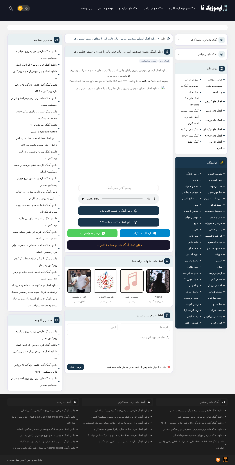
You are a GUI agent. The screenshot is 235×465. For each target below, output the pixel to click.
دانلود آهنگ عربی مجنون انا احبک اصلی (36, 64)
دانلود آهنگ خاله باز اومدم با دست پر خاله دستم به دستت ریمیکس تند (34, 302)
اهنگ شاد (193, 92)
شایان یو (217, 304)
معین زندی (193, 235)
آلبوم (219, 148)
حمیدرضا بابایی (214, 298)
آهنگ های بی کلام (189, 129)
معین (196, 204)
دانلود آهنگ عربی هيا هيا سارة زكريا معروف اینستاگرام (121, 429)
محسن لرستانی (190, 211)
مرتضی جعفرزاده (213, 223)
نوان (219, 266)
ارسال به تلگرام (142, 233)
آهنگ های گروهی (213, 101)
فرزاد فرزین (216, 322)
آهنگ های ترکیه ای (128, 8)
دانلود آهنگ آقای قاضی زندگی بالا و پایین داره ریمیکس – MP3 (35, 88)
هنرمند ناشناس (214, 173)
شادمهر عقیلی (214, 192)
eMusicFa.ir (149, 81)
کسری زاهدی (191, 322)
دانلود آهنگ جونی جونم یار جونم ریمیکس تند (35, 74)
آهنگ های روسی (213, 120)
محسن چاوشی (191, 186)
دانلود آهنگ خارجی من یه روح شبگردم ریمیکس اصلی (36, 54)
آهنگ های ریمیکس (153, 8)
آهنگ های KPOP (213, 135)
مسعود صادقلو (214, 248)
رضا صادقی (192, 316)
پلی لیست (86, 8)
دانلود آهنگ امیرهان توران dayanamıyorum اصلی (43, 128)
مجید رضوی (216, 186)
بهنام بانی (193, 285)
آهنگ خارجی (215, 141)
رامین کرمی (192, 304)
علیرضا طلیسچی (213, 211)
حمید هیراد (216, 204)
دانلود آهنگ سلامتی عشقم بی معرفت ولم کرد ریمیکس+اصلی (34, 248)
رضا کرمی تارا (191, 310)
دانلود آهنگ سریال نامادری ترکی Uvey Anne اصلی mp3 (36, 115)
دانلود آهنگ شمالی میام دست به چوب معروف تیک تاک (36, 208)
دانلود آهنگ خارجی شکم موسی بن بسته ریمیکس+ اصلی (35, 168)
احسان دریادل (215, 285)
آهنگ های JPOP (190, 135)
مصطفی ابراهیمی (213, 316)
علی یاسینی (216, 217)
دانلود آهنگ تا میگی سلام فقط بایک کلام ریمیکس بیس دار (35, 262)
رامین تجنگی (192, 173)
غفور (196, 229)
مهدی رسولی (191, 217)
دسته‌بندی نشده (214, 86)
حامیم (219, 260)
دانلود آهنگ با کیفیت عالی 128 (116, 222)
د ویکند (218, 254)
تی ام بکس (216, 279)
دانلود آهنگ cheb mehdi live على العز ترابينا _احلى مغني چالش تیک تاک (36, 141)
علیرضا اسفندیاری (213, 198)
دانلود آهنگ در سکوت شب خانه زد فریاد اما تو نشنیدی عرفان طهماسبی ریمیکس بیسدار (34, 288)
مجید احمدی (192, 254)
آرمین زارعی (215, 273)
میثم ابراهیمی (191, 298)
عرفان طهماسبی (189, 192)
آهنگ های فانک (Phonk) (191, 101)
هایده (195, 180)
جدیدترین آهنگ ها (189, 86)
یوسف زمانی (215, 291)
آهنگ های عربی (214, 110)
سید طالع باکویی (190, 198)
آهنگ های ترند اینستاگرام (182, 8)
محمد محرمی (191, 260)
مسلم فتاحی (215, 229)
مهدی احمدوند (215, 242)
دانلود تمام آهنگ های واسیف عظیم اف (119, 245)
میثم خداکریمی (190, 273)
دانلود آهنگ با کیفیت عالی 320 (116, 210)
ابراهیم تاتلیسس (213, 235)
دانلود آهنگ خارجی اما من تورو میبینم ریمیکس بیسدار (37, 181)
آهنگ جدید (193, 141)
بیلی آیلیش (192, 242)
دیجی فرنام (216, 310)
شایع (196, 223)
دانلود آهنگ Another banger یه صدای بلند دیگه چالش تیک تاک (118, 435)
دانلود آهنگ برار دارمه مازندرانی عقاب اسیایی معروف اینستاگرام (36, 195)
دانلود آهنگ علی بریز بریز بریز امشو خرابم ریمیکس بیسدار (34, 101)
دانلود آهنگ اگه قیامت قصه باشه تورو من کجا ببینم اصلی (34, 275)
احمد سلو (193, 248)
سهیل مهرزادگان (190, 279)
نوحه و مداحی (105, 8)
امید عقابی (192, 266)
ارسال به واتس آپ (90, 233)
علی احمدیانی (215, 180)
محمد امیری (192, 291)
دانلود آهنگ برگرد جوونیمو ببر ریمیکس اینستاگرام (124, 441)
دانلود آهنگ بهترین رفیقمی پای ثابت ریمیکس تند (38, 155)
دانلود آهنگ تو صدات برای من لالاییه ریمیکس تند (38, 222)
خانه (163, 38)
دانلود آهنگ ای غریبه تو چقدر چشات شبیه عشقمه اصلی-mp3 (35, 235)
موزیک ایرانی (191, 79)
